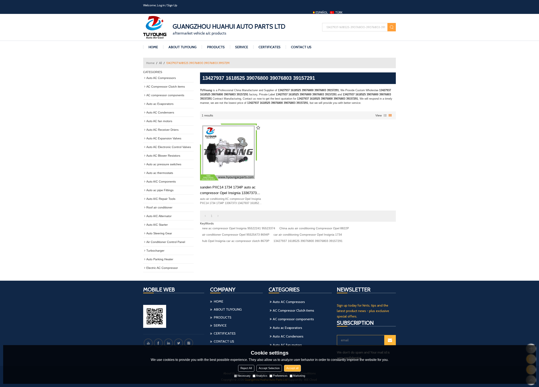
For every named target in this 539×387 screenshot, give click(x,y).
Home (150, 63)
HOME (153, 47)
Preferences (280, 375)
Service (241, 47)
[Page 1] (205, 216)
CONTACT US (301, 47)
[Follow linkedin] (168, 343)
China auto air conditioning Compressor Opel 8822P (314, 228)
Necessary (244, 375)
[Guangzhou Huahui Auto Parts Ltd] (157, 27)
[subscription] (390, 340)
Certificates (269, 47)
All (160, 63)
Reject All (246, 368)
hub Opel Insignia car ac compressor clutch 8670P (235, 241)
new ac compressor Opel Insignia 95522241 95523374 (238, 228)
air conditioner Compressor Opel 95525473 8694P (235, 234)
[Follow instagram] (188, 343)
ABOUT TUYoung (182, 47)
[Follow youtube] (148, 343)
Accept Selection (269, 368)
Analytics (261, 375)
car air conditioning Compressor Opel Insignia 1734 (308, 234)
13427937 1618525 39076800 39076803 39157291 (308, 241)
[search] (391, 27)
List (385, 115)
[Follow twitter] (178, 343)
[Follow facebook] (158, 343)
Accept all (292, 368)
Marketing (299, 375)
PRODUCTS (216, 47)
